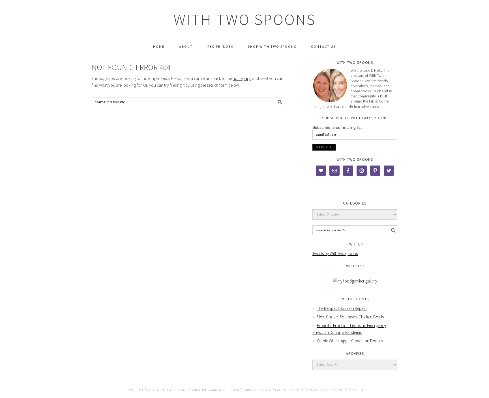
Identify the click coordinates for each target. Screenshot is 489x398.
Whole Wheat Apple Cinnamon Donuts (350, 340)
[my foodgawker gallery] (355, 281)
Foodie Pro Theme (290, 390)
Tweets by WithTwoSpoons (335, 253)
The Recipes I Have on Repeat (342, 308)
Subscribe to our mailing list (337, 127)
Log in (357, 390)
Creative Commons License (215, 390)
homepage (242, 78)
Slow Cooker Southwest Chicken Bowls (350, 316)
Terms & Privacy (256, 390)
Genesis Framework (330, 390)
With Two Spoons (244, 19)
